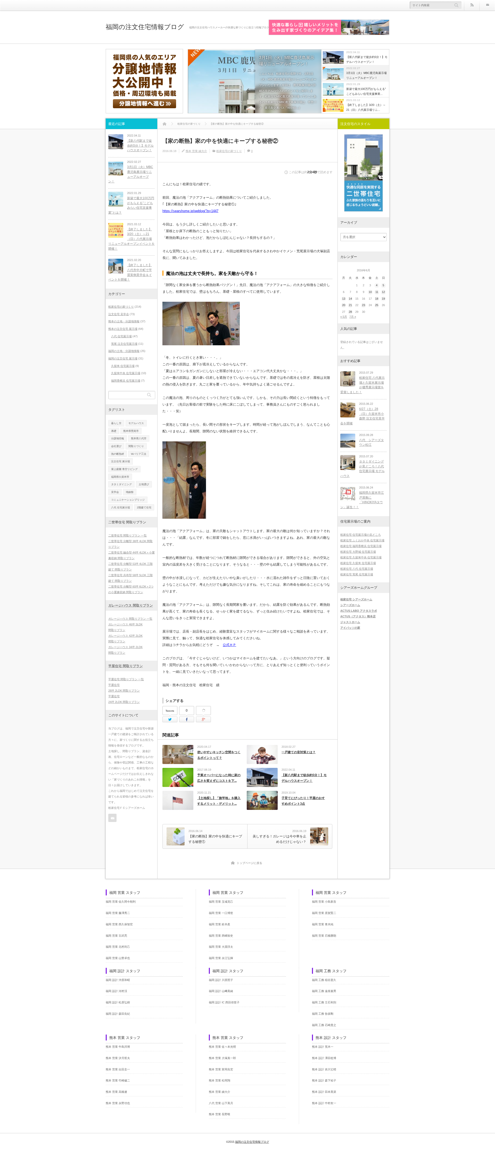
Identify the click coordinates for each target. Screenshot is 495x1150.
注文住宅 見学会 (118, 314)
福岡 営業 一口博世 (221, 912)
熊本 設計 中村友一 (324, 1103)
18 (376, 298)
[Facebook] (186, 719)
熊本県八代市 (138, 438)
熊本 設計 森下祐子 (324, 1080)
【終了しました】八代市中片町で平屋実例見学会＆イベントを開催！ (130, 272)
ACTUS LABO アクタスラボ (358, 610)
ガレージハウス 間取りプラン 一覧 (130, 618)
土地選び (144, 484)
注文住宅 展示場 (120, 461)
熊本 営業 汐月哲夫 (118, 1058)
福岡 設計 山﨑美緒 (221, 991)
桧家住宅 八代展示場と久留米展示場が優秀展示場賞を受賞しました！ (362, 385)
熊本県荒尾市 (131, 431)
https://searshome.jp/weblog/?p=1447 (190, 211)
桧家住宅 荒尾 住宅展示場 (356, 574)
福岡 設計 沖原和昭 (118, 979)
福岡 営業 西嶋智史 (221, 935)
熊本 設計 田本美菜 (324, 1091)
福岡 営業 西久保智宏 (119, 924)
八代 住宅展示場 (121, 336)
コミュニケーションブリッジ (128, 499)
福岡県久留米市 (120, 476)
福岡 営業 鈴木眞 (219, 924)
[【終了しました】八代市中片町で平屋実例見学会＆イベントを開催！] (115, 266)
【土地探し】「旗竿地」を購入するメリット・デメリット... (219, 800)
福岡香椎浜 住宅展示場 (125, 380)
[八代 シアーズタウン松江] (347, 441)
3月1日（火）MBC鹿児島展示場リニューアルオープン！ (286, 60)
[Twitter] (169, 719)
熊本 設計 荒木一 (322, 1046)
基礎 (113, 431)
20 (343, 305)
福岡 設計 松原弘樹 (118, 1002)
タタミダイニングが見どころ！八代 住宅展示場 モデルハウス (362, 469)
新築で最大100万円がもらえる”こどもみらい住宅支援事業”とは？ (131, 205)
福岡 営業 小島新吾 (324, 901)
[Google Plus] (203, 710)
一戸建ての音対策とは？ (299, 752)
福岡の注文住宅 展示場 (122, 358)
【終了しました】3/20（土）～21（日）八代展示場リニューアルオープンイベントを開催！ (131, 239)
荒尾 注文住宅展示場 (124, 343)
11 (376, 291)
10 (370, 291)
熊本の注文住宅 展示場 (122, 328)
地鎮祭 (130, 492)
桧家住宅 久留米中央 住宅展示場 (361, 557)
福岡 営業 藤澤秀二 (118, 912)
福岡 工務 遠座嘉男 (324, 991)
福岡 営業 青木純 (322, 924)
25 (376, 305)
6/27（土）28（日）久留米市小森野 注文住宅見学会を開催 (362, 416)
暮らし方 (116, 423)
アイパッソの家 (350, 627)
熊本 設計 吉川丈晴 (324, 1069)
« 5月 (343, 316)
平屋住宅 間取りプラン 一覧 (126, 679)
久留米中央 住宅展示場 (125, 373)
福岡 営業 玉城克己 (221, 901)
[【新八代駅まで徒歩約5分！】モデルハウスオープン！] (115, 141)
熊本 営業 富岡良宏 (221, 1069)
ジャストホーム (350, 622)
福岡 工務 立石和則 (324, 1002)
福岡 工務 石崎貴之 (324, 1025)
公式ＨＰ (229, 645)
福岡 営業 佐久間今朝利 (121, 901)
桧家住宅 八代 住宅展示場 (356, 568)
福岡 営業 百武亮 (116, 935)
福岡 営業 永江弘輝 (221, 958)
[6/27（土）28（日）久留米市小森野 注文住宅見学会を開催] (347, 409)
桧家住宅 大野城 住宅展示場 (358, 551)
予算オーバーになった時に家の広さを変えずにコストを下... (219, 778)
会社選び (116, 446)
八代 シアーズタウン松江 (371, 442)
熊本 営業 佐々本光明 (222, 1046)
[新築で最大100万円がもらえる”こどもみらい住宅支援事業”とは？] (115, 199)
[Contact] (487, 5)
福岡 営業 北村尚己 (118, 946)
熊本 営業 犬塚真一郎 (222, 1058)
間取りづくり (136, 446)
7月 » (352, 316)
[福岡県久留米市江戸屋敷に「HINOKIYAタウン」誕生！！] (347, 493)
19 (383, 298)
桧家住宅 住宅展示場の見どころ (360, 534)
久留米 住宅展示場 (123, 365)
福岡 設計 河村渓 (116, 991)
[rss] (472, 5)
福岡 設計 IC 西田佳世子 (224, 1002)
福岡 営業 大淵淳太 (221, 946)
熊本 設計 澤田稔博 (324, 1058)
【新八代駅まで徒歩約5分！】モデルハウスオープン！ (304, 778)
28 (350, 311)
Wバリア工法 (138, 453)
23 (363, 305)
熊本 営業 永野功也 (118, 1103)
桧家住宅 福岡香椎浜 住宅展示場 (361, 546)
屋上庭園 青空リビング (124, 469)
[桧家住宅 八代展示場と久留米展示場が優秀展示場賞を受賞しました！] (347, 378)
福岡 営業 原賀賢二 (324, 912)
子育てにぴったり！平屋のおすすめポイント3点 (303, 800)
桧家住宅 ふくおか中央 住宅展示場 (362, 540)
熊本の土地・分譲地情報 (123, 321)
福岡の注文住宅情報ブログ (145, 27)
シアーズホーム (350, 605)
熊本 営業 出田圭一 (118, 1069)
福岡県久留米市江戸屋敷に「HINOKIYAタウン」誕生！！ (362, 500)
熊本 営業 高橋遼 (116, 1091)
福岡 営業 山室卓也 (118, 958)
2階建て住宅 (144, 507)
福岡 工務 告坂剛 (322, 1013)
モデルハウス (136, 423)
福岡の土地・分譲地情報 (123, 350)
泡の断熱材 (117, 453)
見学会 (115, 492)
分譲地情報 (117, 438)
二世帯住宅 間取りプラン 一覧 (127, 535)
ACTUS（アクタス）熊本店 (358, 616)
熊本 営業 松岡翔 (219, 1080)
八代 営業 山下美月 (221, 1103)
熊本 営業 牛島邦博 (118, 1046)
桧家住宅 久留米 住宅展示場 (358, 563)
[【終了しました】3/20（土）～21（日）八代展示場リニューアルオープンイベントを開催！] (115, 230)
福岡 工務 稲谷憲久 (324, 979)
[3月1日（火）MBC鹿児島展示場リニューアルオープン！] (254, 81)
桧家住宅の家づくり (229, 151)
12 (383, 291)
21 (350, 305)
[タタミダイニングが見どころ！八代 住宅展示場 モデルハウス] (347, 462)
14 (350, 298)
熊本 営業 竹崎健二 (118, 1080)
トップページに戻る (249, 862)
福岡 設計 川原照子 (221, 979)
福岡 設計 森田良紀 (118, 1013)
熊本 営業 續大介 (196, 151)
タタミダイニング (121, 484)
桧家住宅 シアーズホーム (356, 599)
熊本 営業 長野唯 (219, 1114)
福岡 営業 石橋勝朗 (324, 935)
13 (343, 298)
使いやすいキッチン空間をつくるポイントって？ (219, 755)
